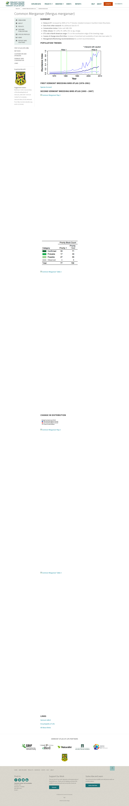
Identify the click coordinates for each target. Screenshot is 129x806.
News (20, 37)
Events (43, 770)
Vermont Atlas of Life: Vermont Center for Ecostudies (14, 4)
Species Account (46, 87)
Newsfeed (37, 770)
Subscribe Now (92, 785)
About (20, 23)
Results (21, 26)
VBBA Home (22, 20)
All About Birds (45, 728)
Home (15, 770)
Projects (18, 8)
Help (47, 770)
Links (16, 63)
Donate (54, 787)
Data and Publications (23, 30)
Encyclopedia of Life (47, 724)
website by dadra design (64, 800)
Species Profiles (24, 34)
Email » (16, 790)
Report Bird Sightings (22, 41)
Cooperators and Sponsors (20, 55)
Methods (17, 51)
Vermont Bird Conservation (19, 59)
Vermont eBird (45, 720)
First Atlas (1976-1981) (21, 48)
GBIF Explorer (23, 770)
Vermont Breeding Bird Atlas (29, 8)
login (64, 797)
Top (112, 768)
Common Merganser (43, 8)
